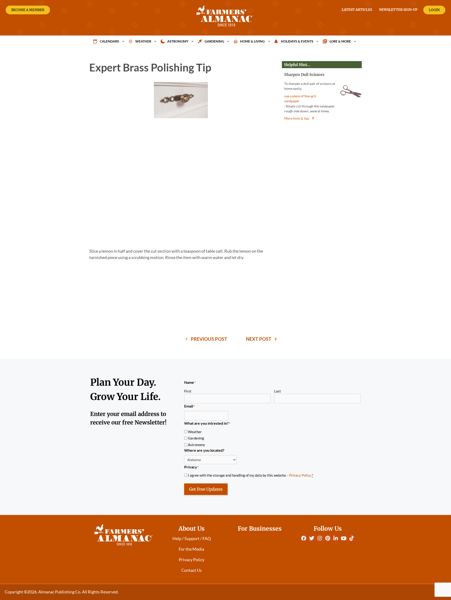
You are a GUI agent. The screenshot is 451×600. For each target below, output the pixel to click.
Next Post (258, 339)
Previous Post (209, 339)
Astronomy (177, 41)
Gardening (214, 41)
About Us (192, 528)
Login (434, 10)
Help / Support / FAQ (191, 538)
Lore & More (340, 41)
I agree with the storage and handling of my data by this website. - (250, 475)
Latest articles (357, 10)
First (187, 391)
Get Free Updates (206, 489)
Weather (143, 41)
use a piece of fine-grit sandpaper (300, 98)
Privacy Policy (300, 475)
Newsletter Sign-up (398, 10)
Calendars (109, 41)
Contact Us (191, 570)
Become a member (27, 10)
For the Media (191, 549)
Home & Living (252, 41)
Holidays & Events (297, 41)
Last (277, 391)
